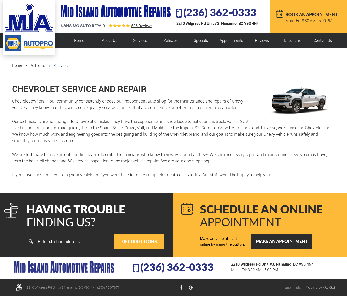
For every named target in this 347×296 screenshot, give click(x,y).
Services (140, 40)
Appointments (231, 40)
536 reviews (141, 26)
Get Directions (139, 241)
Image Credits (291, 287)
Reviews (262, 40)
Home (79, 40)
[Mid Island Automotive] (29, 18)
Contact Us (322, 40)
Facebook (181, 287)
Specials (201, 40)
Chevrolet (62, 65)
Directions (292, 40)
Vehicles (171, 40)
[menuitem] (79, 40)
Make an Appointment (282, 241)
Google (190, 287)
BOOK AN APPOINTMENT (311, 14)
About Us (109, 40)
